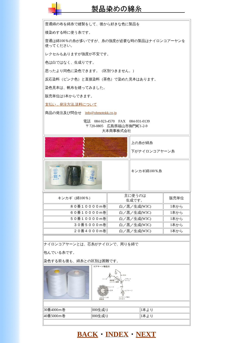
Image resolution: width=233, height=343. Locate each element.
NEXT (146, 334)
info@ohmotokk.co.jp (101, 113)
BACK (87, 334)
